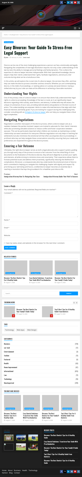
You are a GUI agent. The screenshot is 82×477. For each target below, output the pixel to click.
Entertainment (9, 351)
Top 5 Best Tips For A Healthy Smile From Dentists (47, 311)
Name (7, 220)
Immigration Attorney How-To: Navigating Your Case (22, 175)
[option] (22, 312)
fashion (6, 355)
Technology (9, 330)
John (7, 57)
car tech (7, 348)
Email (6, 228)
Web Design (31, 330)
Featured (7, 359)
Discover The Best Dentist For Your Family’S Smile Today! (66, 267)
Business (7, 344)
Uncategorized (9, 42)
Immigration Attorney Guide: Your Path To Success (61, 175)
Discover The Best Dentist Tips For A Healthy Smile (15, 267)
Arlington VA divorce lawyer (35, 112)
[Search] (79, 28)
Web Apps (20, 330)
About (10, 470)
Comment (8, 193)
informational (8, 371)
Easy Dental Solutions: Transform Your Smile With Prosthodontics (41, 267)
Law (5, 375)
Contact (17, 473)
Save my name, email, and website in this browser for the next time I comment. (35, 243)
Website (7, 235)
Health (6, 363)
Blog (11, 473)
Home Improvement (10, 367)
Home (4, 470)
